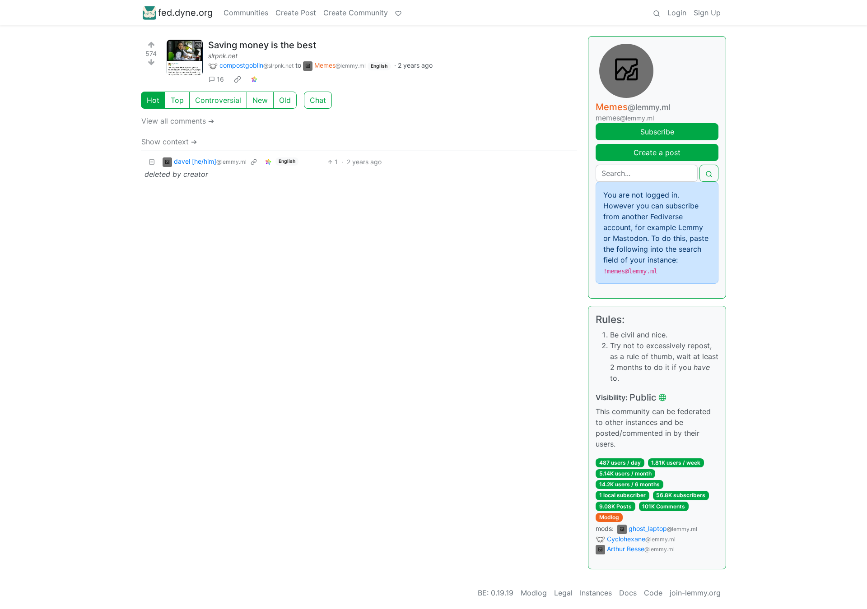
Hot (153, 100)
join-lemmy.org (695, 592)
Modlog (609, 517)
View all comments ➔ (177, 120)
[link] (237, 79)
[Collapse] (151, 162)
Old (285, 100)
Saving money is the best (262, 45)
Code (653, 592)
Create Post (295, 12)
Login (676, 12)
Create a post (657, 152)
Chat (318, 100)
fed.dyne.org (185, 12)
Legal (563, 592)
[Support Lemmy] (398, 13)
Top (177, 100)
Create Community (355, 12)
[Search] (656, 13)
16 (220, 79)
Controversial (218, 100)
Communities (246, 12)
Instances (596, 592)
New (260, 100)
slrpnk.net (223, 56)
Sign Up (707, 12)
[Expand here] (185, 58)
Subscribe (657, 131)
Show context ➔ (169, 141)
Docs (628, 592)
